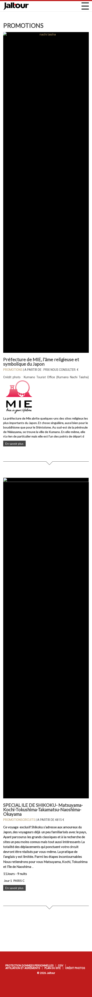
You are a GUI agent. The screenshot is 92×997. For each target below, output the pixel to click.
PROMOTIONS (12, 369)
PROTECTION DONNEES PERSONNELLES (29, 965)
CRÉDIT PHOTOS (75, 968)
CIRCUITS (28, 819)
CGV (60, 965)
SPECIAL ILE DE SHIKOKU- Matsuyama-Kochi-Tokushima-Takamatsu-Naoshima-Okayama (43, 809)
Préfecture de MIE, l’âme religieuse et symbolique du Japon (41, 361)
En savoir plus (14, 443)
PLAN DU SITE (53, 968)
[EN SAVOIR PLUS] (46, 192)
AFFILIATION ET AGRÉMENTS (22, 968)
